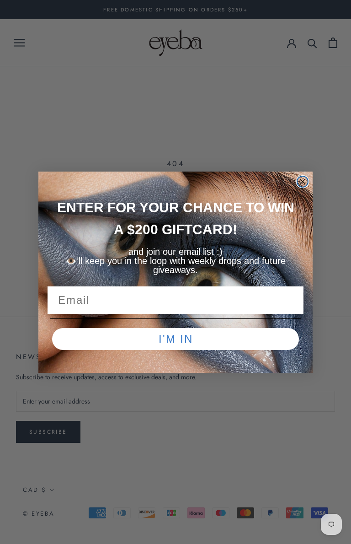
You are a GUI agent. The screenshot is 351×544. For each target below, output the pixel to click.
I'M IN (176, 339)
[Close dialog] (302, 181)
